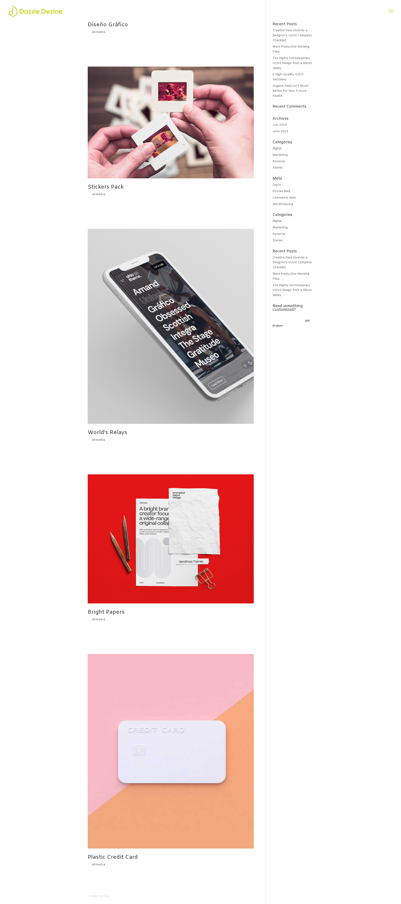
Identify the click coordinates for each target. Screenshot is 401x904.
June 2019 (280, 131)
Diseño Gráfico (108, 25)
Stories (278, 168)
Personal (279, 162)
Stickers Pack (106, 187)
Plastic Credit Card (113, 857)
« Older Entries (99, 896)
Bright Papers (106, 612)
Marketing (280, 155)
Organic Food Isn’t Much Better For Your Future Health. (291, 91)
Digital (277, 149)
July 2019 (280, 125)
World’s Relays (107, 432)
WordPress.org (283, 204)
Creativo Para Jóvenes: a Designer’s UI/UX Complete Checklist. (292, 36)
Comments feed (284, 198)
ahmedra (98, 32)
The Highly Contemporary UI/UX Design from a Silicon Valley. (292, 63)
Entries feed (281, 191)
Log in (277, 185)
